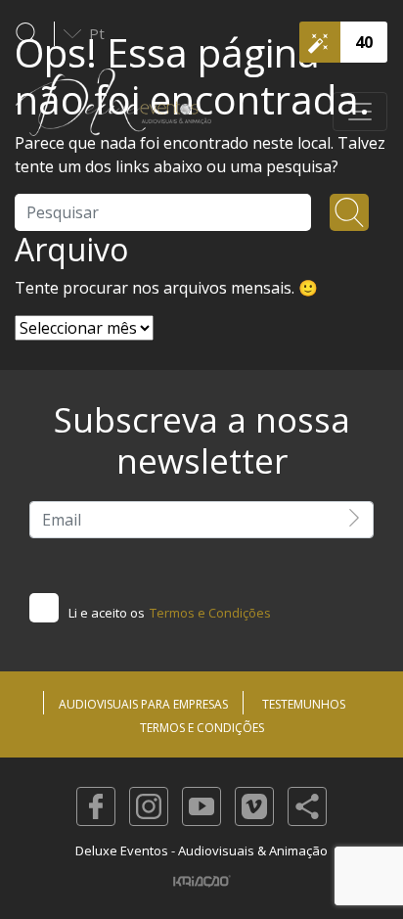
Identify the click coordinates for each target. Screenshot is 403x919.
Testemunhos (303, 704)
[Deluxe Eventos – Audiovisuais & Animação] (113, 112)
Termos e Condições (210, 612)
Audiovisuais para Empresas (143, 704)
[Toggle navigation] (360, 111)
